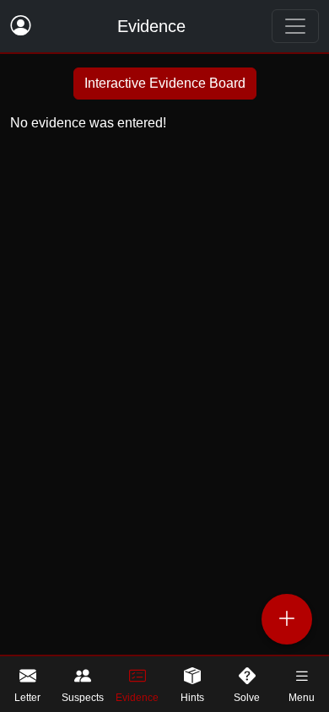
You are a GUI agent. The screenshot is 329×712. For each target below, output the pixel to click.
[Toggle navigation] (295, 26)
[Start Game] (287, 619)
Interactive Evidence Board (164, 83)
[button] (301, 684)
